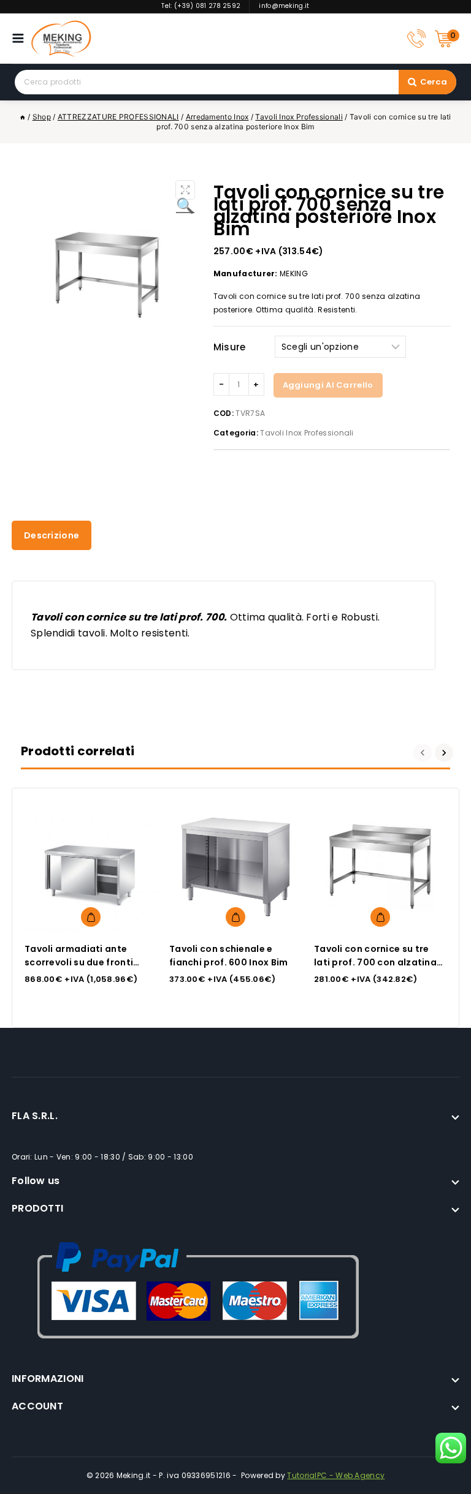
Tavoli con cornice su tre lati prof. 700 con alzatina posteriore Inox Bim (375, 962)
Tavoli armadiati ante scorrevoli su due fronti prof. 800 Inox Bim (79, 962)
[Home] (23, 116)
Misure (229, 347)
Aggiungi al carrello (328, 385)
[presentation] (424, 753)
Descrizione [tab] (51, 535)
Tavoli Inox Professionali (307, 433)
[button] (185, 190)
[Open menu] (21, 38)
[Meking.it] (61, 38)
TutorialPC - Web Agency (336, 1475)
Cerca (434, 82)
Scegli (91, 917)
